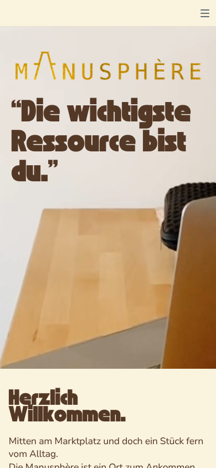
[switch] (205, 13)
